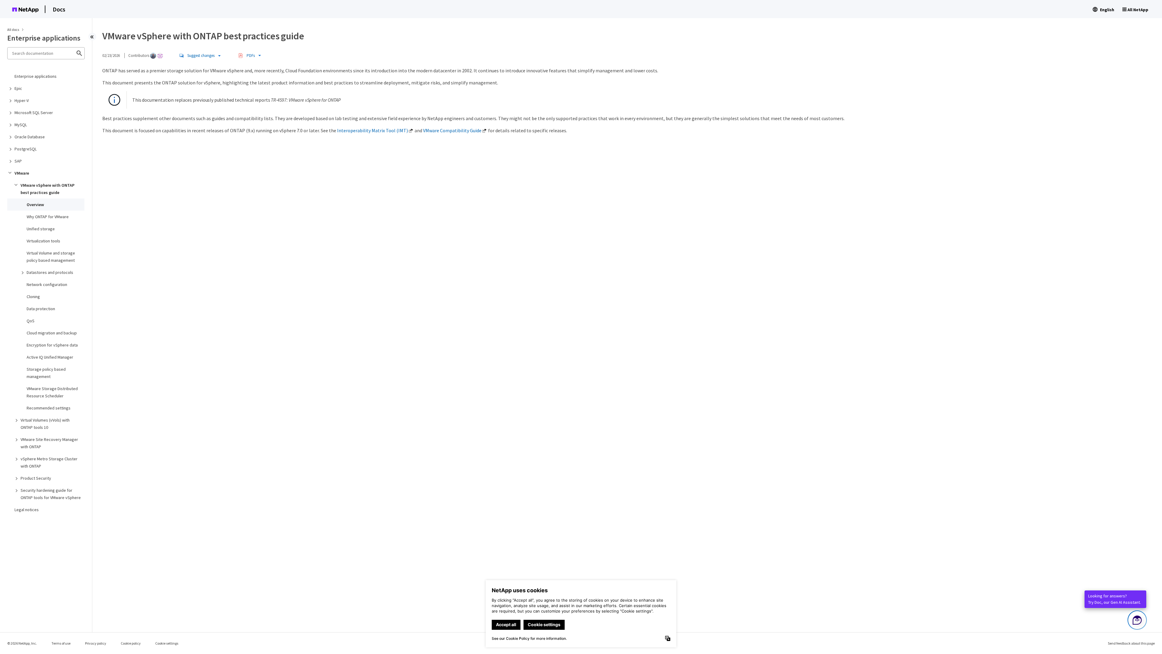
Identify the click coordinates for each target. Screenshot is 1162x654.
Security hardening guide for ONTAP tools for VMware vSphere (51, 494)
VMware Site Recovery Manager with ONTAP (49, 443)
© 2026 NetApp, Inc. (22, 643)
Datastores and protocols (50, 272)
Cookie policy (131, 643)
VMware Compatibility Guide (452, 130)
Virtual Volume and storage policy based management (51, 256)
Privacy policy (95, 643)
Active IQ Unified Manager (50, 357)
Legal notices (27, 509)
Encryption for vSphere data (52, 345)
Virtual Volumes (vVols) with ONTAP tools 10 (45, 423)
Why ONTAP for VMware (48, 216)
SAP (18, 161)
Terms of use (61, 643)
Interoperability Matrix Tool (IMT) (372, 130)
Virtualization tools (43, 241)
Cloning (33, 296)
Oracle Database (30, 137)
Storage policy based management (46, 372)
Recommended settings (49, 408)
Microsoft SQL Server (34, 112)
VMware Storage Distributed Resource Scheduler (52, 392)
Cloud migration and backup (52, 333)
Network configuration (47, 284)
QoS (30, 321)
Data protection (41, 308)
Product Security (36, 478)
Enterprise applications (36, 76)
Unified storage (41, 229)
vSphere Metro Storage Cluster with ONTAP (49, 462)
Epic (18, 88)
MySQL (21, 124)
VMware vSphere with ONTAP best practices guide (47, 188)
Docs (59, 9)
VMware (22, 173)
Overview (35, 204)
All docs (13, 29)
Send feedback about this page (1131, 643)
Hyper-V (22, 100)
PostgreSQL (26, 149)
